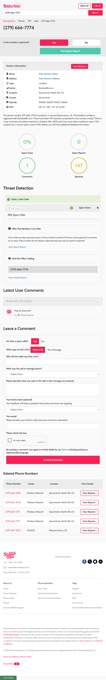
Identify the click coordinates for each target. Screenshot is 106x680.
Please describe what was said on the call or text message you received (40, 381)
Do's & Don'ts (77, 603)
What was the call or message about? (24, 368)
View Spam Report (70, 51)
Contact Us (77, 593)
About (5, 588)
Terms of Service (10, 593)
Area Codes (42, 588)
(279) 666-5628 (12, 493)
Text (54, 349)
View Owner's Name (48, 74)
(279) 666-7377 (12, 521)
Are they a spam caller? (17, 341)
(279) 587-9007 (13, 530)
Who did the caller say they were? (22, 356)
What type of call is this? (18, 349)
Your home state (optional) (19, 399)
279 (29, 21)
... (97, 301)
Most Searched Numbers (48, 593)
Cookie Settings (8, 678)
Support (75, 588)
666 (36, 21)
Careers (6, 603)
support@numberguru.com (18, 567)
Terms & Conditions (11, 656)
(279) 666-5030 (13, 502)
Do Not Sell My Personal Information (87, 607)
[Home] (11, 6)
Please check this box (16, 433)
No (86, 42)
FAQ (74, 598)
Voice (38, 349)
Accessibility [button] (8, 663)
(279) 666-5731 (12, 511)
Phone (21, 21)
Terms (64, 449)
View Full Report (79, 66)
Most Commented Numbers (49, 598)
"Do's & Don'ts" (86, 641)
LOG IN (97, 6)
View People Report (17, 277)
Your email (11, 416)
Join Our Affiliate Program (13, 607)
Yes (54, 42)
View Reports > (90, 493)
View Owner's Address (49, 78)
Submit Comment (53, 459)
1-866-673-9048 (15, 562)
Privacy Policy (8, 598)
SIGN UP (84, 6)
